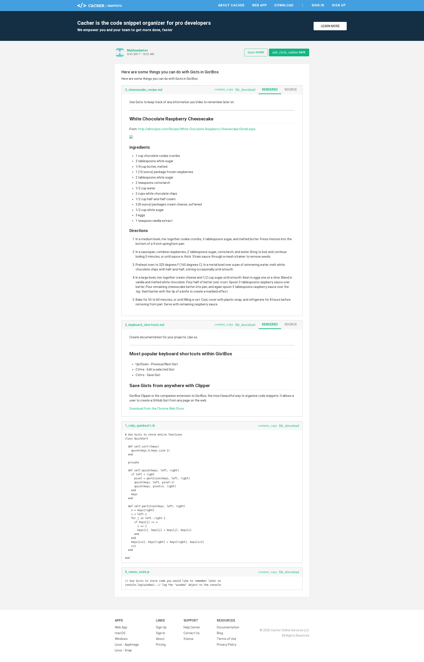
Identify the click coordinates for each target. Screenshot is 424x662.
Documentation (228, 627)
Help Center (192, 627)
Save (288, 52)
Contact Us (192, 633)
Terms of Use (226, 639)
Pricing (161, 644)
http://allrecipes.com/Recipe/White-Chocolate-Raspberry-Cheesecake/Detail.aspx (197, 129)
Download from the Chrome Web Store (156, 408)
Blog (220, 633)
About (160, 639)
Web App (259, 5)
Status (188, 639)
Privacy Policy (226, 644)
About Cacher (231, 5)
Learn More (330, 26)
